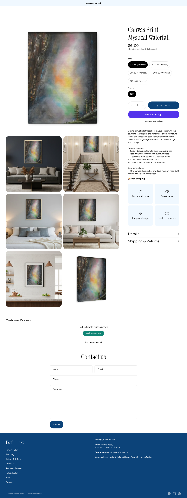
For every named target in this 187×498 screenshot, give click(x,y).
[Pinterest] (179, 493)
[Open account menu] (171, 14)
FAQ (8, 477)
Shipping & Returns (143, 241)
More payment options (154, 121)
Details (133, 234)
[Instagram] (174, 493)
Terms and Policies (34, 493)
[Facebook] (169, 493)
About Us (10, 463)
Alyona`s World (18, 493)
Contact (9, 482)
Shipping (10, 454)
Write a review (93, 333)
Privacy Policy (12, 450)
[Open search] (165, 14)
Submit (56, 424)
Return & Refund (13, 459)
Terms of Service (13, 468)
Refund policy (12, 473)
